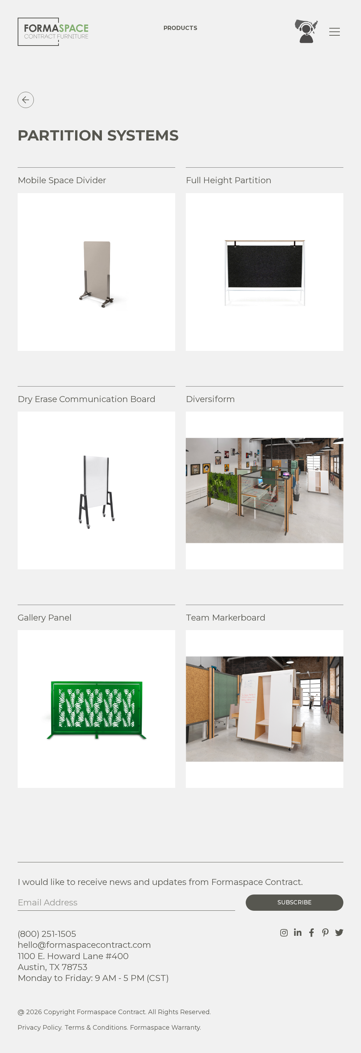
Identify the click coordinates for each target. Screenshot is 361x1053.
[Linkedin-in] (298, 932)
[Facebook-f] (311, 932)
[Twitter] (339, 932)
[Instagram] (284, 932)
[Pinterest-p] (325, 932)
